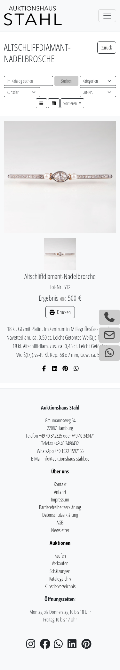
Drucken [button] (63, 312)
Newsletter (60, 530)
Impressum (60, 499)
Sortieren (70, 103)
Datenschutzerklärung (60, 514)
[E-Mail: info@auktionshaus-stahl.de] (109, 335)
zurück (106, 47)
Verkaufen (60, 563)
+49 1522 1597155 (69, 451)
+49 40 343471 (83, 435)
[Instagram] (32, 645)
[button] (41, 103)
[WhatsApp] (76, 368)
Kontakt (60, 484)
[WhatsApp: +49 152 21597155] (109, 353)
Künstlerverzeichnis (60, 586)
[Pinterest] (65, 368)
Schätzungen (60, 571)
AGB (60, 522)
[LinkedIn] (55, 368)
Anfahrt (60, 491)
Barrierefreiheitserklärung (60, 507)
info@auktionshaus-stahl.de (66, 458)
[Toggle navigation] (107, 15)
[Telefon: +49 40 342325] (109, 317)
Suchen (66, 81)
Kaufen (60, 555)
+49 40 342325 (50, 435)
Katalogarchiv (60, 578)
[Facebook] (44, 368)
